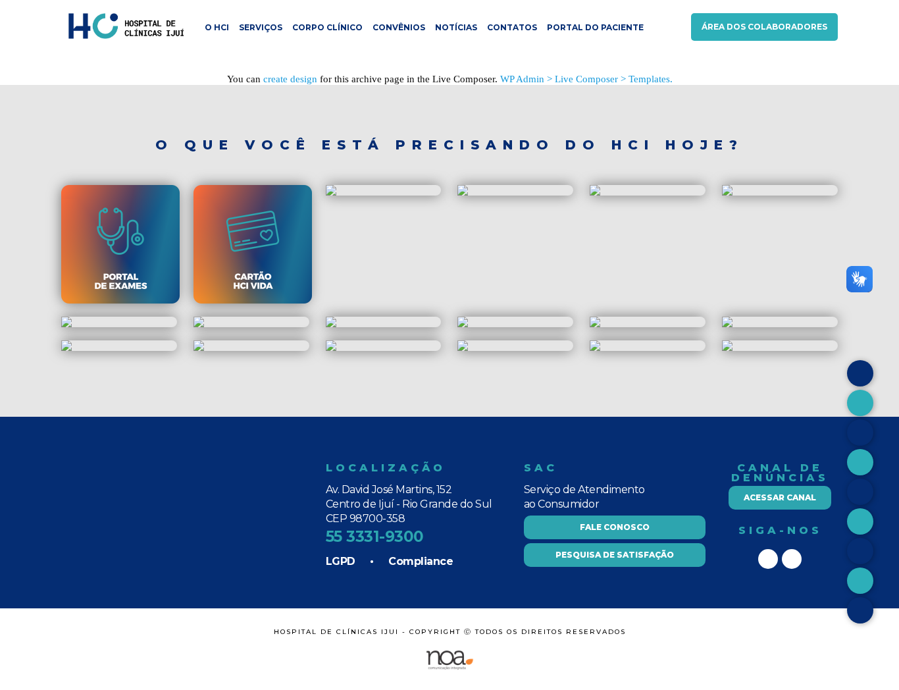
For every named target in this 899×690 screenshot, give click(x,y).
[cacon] (331, 324)
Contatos (512, 27)
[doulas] (66, 324)
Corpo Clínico (327, 27)
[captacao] (595, 193)
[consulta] (727, 193)
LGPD (340, 561)
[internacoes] (595, 324)
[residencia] (462, 193)
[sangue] (462, 324)
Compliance (420, 561)
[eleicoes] (331, 348)
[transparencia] (462, 348)
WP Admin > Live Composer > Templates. (586, 79)
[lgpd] (66, 348)
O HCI (217, 27)
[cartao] (198, 193)
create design (290, 79)
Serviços (260, 27)
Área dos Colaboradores (764, 27)
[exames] (120, 300)
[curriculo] (595, 348)
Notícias (456, 27)
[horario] (331, 193)
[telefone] (727, 348)
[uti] (727, 324)
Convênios (398, 27)
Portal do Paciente (595, 27)
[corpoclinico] (198, 324)
